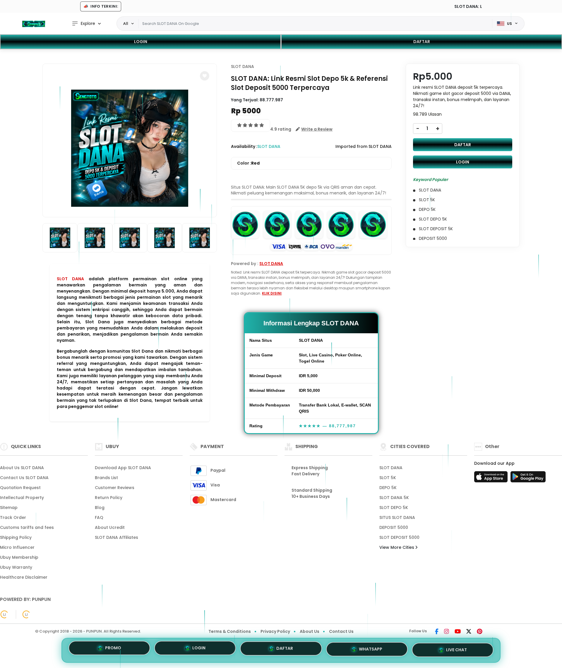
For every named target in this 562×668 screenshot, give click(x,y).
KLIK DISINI (272, 293)
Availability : (244, 146)
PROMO (113, 650)
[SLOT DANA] (33, 23)
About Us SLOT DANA (22, 468)
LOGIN (140, 42)
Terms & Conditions (229, 631)
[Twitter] (469, 632)
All (125, 23)
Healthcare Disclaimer (23, 577)
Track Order (13, 517)
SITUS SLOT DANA (397, 517)
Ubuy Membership (19, 557)
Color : (248, 163)
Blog (99, 507)
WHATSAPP (370, 648)
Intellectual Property (22, 497)
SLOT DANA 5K (394, 497)
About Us (309, 631)
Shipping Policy (16, 537)
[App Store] (491, 478)
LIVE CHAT (456, 648)
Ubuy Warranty (16, 567)
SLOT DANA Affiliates (116, 537)
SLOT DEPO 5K (393, 507)
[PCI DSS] (4, 614)
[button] (204, 76)
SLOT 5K (387, 478)
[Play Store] (528, 478)
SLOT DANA (70, 279)
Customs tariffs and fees (27, 527)
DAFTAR (421, 42)
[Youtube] (457, 632)
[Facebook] (437, 632)
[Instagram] (446, 632)
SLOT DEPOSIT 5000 (399, 537)
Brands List (106, 478)
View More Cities (397, 547)
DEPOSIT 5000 (393, 527)
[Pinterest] (479, 632)
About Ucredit (110, 527)
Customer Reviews (114, 488)
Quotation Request (20, 488)
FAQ (99, 517)
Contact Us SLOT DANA (24, 478)
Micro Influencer (17, 547)
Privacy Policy (275, 631)
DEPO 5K (388, 488)
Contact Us (341, 631)
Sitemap (9, 507)
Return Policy (108, 497)
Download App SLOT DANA (123, 468)
